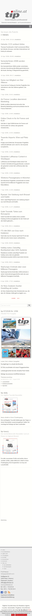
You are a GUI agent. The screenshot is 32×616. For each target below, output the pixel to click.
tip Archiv (4, 561)
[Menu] (30, 26)
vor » (18, 298)
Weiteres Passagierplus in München (15, 178)
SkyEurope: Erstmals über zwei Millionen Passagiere (13, 268)
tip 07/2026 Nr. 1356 (9, 311)
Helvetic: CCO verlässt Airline (13, 44)
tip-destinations (6, 551)
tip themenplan (7, 566)
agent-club (5, 553)
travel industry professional (16, 20)
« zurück (13, 298)
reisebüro (18, 39)
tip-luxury (5, 431)
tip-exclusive (5, 559)
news (3, 549)
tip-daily (4, 393)
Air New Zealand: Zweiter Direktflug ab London (11, 287)
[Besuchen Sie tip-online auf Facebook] (2, 593)
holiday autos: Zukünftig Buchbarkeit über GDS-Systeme (14, 249)
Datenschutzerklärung (21, 614)
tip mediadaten (7, 564)
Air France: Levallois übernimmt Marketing (13, 100)
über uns (4, 563)
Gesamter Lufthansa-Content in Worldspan (14, 157)
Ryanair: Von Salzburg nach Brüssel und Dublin (15, 195)
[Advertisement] (16, 4)
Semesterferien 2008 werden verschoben (13, 62)
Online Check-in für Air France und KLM (15, 119)
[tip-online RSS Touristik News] (9, 593)
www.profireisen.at (6, 585)
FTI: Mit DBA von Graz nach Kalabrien (12, 232)
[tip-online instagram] (6, 593)
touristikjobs (5, 555)
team (5, 568)
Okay (13, 614)
